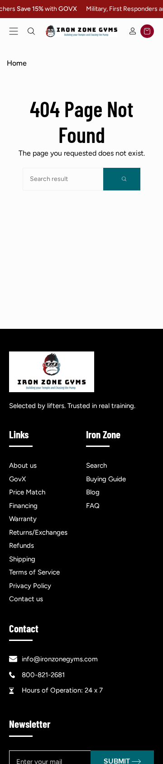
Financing (23, 506)
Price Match (27, 492)
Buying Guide (106, 479)
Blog (93, 492)
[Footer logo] (51, 371)
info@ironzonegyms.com (60, 659)
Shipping (22, 559)
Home (17, 63)
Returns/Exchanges (38, 532)
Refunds (21, 545)
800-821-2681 (43, 675)
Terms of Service (34, 572)
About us (23, 465)
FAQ (93, 506)
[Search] (121, 179)
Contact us (26, 599)
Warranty (23, 519)
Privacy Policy (30, 586)
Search (96, 465)
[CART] (147, 31)
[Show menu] (14, 31)
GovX (17, 479)
